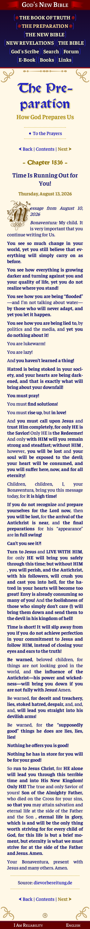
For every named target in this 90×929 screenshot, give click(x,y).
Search (51, 51)
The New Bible (45, 34)
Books (47, 59)
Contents (45, 149)
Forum (71, 51)
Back (25, 149)
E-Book (27, 59)
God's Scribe (25, 51)
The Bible (71, 42)
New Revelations (30, 42)
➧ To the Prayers (45, 133)
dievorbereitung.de (53, 882)
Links (64, 59)
